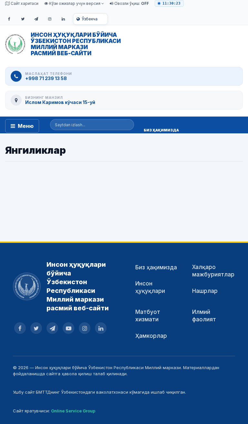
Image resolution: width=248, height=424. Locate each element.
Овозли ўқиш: (131, 3)
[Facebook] (9, 19)
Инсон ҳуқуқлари (150, 287)
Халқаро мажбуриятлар (213, 271)
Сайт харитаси (24, 3)
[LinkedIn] (63, 19)
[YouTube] (68, 328)
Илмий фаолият (204, 316)
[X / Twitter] (22, 19)
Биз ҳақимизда (156, 267)
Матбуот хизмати (147, 316)
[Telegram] (36, 19)
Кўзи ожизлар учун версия (74, 3)
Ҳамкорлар (151, 336)
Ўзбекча (90, 18)
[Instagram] (50, 19)
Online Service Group (73, 410)
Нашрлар (205, 291)
